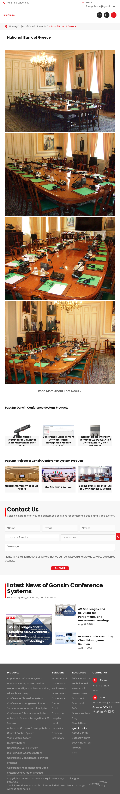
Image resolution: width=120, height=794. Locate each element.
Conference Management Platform (27, 703)
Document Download (78, 701)
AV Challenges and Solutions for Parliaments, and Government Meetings (93, 615)
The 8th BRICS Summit (58, 487)
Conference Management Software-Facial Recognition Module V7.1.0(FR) (58, 441)
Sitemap (93, 784)
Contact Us (100, 673)
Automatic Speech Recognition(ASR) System (29, 720)
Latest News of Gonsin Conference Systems (55, 588)
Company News (81, 738)
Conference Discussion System (25, 698)
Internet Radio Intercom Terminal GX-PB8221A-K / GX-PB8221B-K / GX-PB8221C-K (95, 441)
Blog (74, 718)
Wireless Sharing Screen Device (25, 683)
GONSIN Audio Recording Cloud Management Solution (95, 640)
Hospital (56, 718)
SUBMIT (60, 568)
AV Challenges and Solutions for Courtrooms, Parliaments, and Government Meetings (28, 634)
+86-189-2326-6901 (18, 3)
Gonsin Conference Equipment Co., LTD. (45, 778)
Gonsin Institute (81, 713)
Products (13, 673)
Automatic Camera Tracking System (28, 728)
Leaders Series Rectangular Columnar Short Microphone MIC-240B (21, 441)
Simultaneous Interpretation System (28, 708)
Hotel (55, 723)
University (57, 728)
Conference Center (58, 701)
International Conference (59, 681)
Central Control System (20, 733)
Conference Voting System (22, 748)
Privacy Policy (103, 783)
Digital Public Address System (24, 753)
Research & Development (80, 691)
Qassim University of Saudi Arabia (21, 487)
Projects (22, 26)
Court (55, 708)
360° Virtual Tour (81, 678)
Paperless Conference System (24, 678)
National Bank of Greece (62, 26)
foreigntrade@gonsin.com (101, 6)
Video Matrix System (19, 738)
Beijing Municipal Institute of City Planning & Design (95, 487)
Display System (16, 743)
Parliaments (59, 688)
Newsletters (78, 723)
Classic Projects (37, 26)
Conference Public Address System (27, 713)
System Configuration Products (25, 773)
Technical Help (80, 683)
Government (59, 693)
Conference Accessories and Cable (28, 768)
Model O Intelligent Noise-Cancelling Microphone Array (28, 691)
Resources (79, 673)
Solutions (58, 673)
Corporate (58, 713)
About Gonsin (80, 733)
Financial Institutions (58, 735)
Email (103, 698)
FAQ (74, 708)
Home (12, 26)
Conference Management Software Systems (27, 760)
